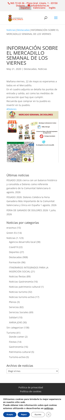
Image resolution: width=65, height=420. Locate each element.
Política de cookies (30, 391)
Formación (15, 262)
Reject (23, 414)
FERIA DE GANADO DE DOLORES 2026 (27, 210)
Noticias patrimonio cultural (24, 286)
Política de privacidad (30, 387)
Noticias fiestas (17, 276)
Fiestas (13, 341)
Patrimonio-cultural (20, 351)
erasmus (11, 227)
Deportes (14, 252)
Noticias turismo (18, 291)
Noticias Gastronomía (21, 281)
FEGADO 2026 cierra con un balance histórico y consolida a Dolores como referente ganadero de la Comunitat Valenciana (31, 184)
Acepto (9, 414)
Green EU (11, 232)
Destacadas (23, 30)
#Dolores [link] (11, 109)
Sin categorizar (14, 327)
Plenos (12, 302)
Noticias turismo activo (21, 297)
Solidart (13, 317)
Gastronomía (16, 346)
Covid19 (13, 247)
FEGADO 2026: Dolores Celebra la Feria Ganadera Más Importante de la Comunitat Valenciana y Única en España (30, 201)
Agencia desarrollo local (22, 242)
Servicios (14, 307)
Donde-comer (16, 336)
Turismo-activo (17, 357)
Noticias (11, 30)
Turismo (11, 332)
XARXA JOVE (15, 322)
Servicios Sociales (18, 312)
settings (48, 408)
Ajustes (37, 414)
